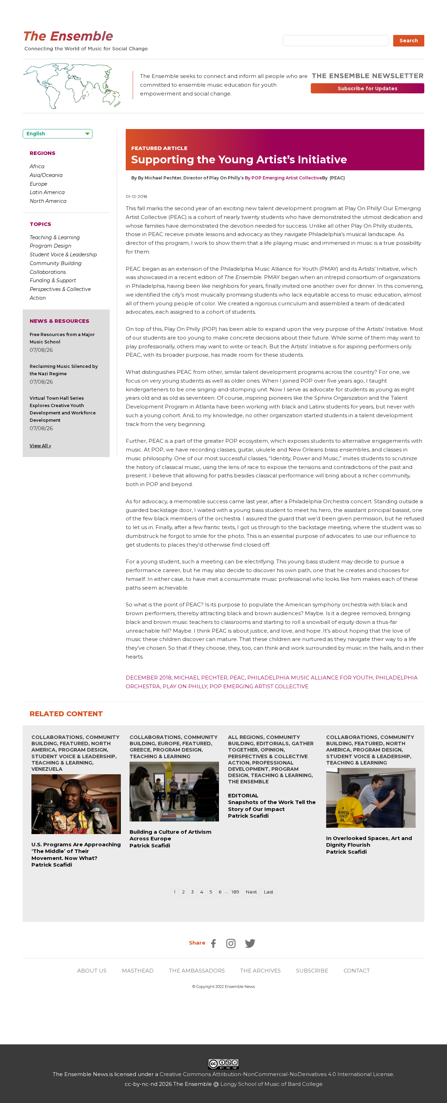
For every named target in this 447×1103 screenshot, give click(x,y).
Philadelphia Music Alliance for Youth (310, 677)
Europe (38, 184)
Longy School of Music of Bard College (271, 1084)
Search (409, 40)
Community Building (56, 263)
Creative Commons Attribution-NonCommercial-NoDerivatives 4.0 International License (276, 1074)
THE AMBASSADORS (197, 970)
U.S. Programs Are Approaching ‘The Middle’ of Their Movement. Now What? (76, 851)
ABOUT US (92, 970)
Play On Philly (185, 686)
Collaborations (48, 272)
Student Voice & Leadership (63, 254)
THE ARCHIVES (260, 970)
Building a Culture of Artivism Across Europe (171, 835)
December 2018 (148, 677)
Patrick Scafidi (51, 864)
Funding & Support (53, 280)
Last (268, 892)
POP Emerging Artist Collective (259, 686)
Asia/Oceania (46, 175)
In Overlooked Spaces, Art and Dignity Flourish (369, 841)
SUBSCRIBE (312, 970)
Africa (37, 166)
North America (48, 201)
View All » (40, 445)
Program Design (50, 246)
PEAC (237, 677)
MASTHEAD (138, 970)
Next (251, 892)
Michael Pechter (200, 677)
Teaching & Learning (55, 237)
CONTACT (357, 970)
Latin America (47, 192)
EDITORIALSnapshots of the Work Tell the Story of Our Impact (272, 802)
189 (235, 892)
